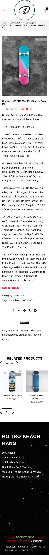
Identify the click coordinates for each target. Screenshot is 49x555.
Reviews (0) (24, 322)
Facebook (10, 546)
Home (4, 23)
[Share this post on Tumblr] (29, 311)
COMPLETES (15, 23)
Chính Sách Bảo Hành (14, 462)
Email (42, 546)
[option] (24, 66)
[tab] (24, 322)
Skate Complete (29, 23)
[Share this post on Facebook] (13, 311)
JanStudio (36, 541)
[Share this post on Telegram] (35, 311)
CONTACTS (26, 550)
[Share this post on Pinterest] (24, 311)
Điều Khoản (8, 452)
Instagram (23, 546)
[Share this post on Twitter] (18, 311)
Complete (14, 300)
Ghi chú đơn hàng (22, 239)
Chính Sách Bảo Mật (13, 457)
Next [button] (7, 411)
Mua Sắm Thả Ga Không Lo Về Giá (21, 472)
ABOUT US (11, 550)
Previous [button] (9, 364)
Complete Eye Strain (12, 396)
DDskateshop (37, 271)
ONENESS (6, 25)
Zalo (34, 546)
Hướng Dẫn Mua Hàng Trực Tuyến (21, 476)
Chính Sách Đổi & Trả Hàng (17, 467)
